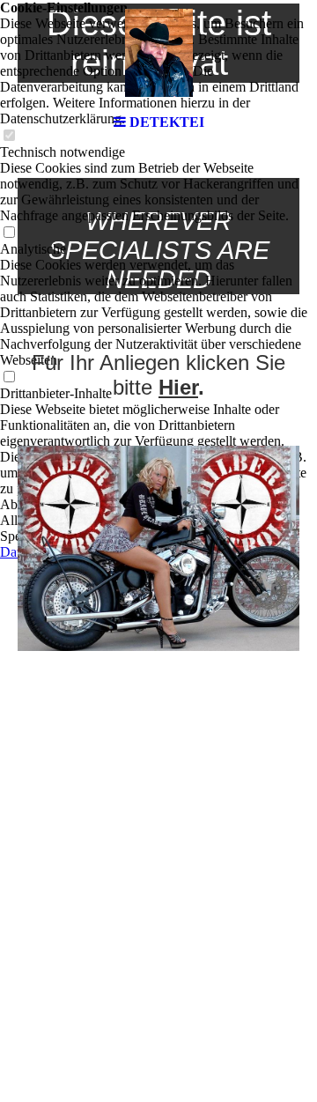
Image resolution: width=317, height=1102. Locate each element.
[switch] (9, 233)
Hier (178, 387)
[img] (158, 53)
